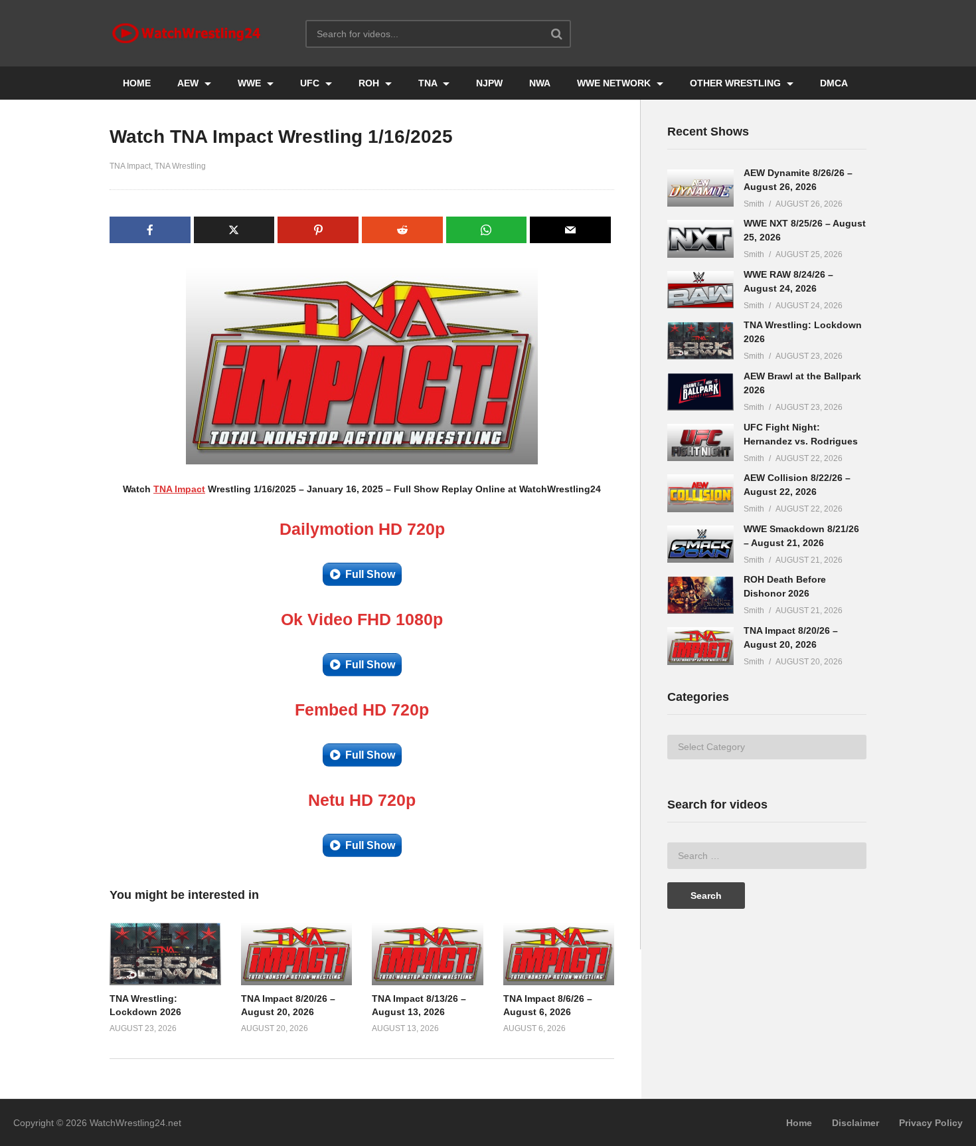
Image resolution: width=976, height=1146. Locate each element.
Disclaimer (855, 1122)
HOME (137, 83)
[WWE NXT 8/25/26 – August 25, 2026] (700, 239)
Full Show (370, 574)
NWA (539, 83)
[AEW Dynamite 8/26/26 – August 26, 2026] (700, 188)
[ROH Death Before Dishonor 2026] (700, 595)
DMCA (834, 83)
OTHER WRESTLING (736, 83)
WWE (251, 83)
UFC (311, 83)
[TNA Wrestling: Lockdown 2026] (700, 340)
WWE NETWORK (615, 83)
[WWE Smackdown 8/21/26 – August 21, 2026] (700, 544)
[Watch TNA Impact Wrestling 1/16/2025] (165, 953)
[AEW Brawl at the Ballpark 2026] (700, 392)
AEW (189, 83)
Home (799, 1122)
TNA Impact (130, 166)
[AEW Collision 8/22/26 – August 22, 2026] (700, 493)
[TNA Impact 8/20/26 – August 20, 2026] (700, 646)
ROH (370, 83)
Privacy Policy (931, 1122)
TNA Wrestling (180, 166)
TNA (429, 83)
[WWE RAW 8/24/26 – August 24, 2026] (700, 290)
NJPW (489, 83)
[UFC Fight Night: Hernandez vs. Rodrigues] (700, 443)
